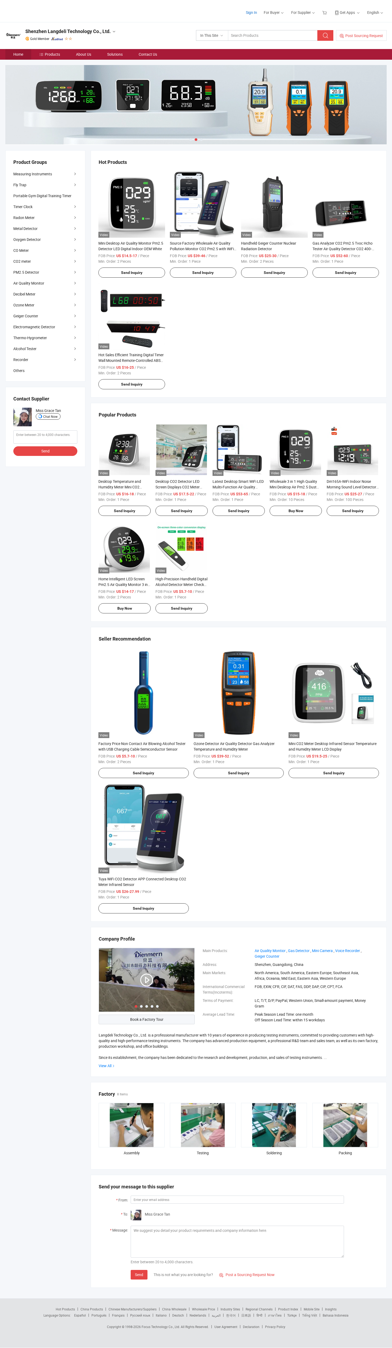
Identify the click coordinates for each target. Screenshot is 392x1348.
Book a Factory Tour (146, 1019)
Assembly (132, 1152)
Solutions (115, 54)
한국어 (231, 1315)
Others (19, 370)
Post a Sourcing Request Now (247, 1274)
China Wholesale (174, 1309)
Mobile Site (311, 1309)
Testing (203, 1152)
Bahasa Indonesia (336, 1315)
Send (139, 1274)
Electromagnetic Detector (34, 326)
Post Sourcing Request (364, 35)
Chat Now (50, 416)
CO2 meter (22, 261)
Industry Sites (230, 1309)
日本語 (246, 1315)
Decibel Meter (24, 294)
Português (98, 1315)
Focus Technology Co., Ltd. (161, 1327)
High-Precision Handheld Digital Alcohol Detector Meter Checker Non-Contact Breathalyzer (181, 584)
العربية (216, 1315)
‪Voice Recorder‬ (347, 950)
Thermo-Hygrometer (30, 337)
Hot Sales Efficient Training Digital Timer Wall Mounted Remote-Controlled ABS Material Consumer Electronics (131, 360)
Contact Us (148, 54)
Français (118, 1315)
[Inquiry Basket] (325, 12)
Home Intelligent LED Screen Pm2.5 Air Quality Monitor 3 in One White (123, 584)
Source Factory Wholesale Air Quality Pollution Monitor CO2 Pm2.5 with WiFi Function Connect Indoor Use (202, 249)
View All (105, 1065)
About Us (83, 54)
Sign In (251, 12)
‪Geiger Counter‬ (267, 956)
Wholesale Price (203, 1309)
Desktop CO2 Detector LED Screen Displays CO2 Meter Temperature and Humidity (177, 487)
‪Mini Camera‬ (322, 950)
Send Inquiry (131, 272)
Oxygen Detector (27, 239)
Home (18, 54)
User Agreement (225, 1327)
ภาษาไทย (275, 1315)
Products (52, 54)
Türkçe (292, 1315)
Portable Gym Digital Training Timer (42, 195)
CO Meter (21, 250)
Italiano (161, 1315)
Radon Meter (24, 217)
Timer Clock (23, 206)
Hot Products (65, 1309)
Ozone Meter (23, 304)
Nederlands (198, 1315)
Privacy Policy (275, 1327)
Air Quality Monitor (28, 283)
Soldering (274, 1152)
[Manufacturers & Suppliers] (39, 10)
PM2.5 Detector (26, 272)
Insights (331, 1309)
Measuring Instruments (32, 173)
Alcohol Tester (25, 348)
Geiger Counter (25, 315)
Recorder (20, 359)
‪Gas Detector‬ (299, 950)
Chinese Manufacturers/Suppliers (133, 1309)
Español (80, 1315)
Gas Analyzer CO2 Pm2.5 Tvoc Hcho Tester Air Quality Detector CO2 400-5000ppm (343, 249)
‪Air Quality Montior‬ (270, 950)
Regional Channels (259, 1309)
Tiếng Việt (309, 1315)
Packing (345, 1152)
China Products (92, 1309)
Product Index (288, 1309)
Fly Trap (19, 184)
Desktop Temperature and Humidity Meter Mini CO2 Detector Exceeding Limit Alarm (124, 487)
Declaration (251, 1327)
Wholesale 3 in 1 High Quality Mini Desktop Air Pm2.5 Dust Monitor (293, 487)
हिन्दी (259, 1315)
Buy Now (296, 511)
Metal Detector (25, 228)
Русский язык (140, 1315)
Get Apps (347, 12)
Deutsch (178, 1315)
